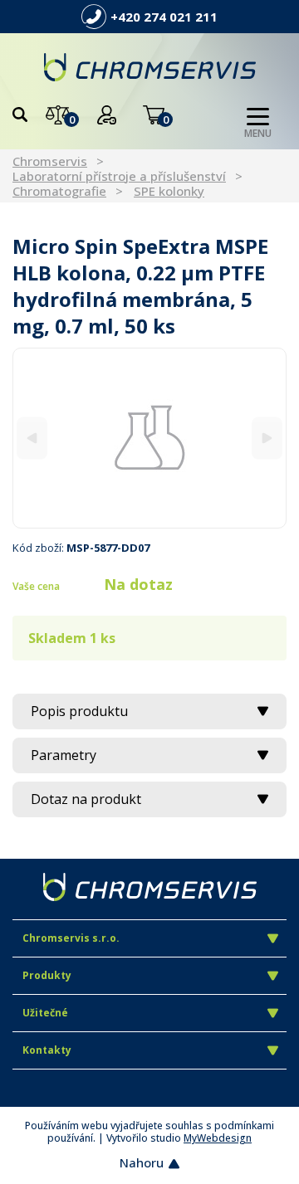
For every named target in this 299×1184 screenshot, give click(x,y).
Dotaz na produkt (86, 799)
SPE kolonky (169, 191)
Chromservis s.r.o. (71, 938)
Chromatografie (59, 191)
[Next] (267, 438)
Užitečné (45, 1013)
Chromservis (49, 161)
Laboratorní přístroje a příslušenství (119, 176)
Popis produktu (79, 711)
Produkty (46, 975)
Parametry (63, 755)
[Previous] (32, 438)
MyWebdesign (218, 1138)
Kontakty (46, 1050)
